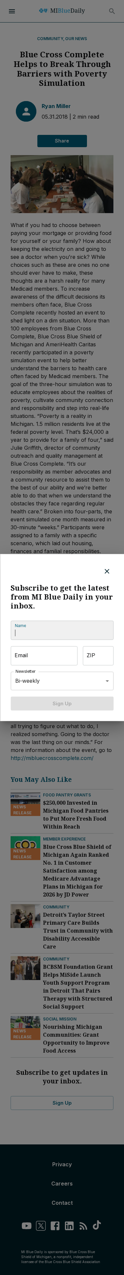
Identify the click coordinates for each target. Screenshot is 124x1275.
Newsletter (25, 671)
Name (20, 625)
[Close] (106, 571)
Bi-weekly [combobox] (27, 680)
